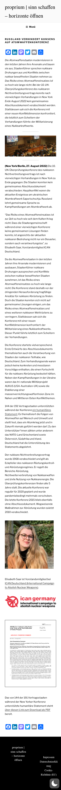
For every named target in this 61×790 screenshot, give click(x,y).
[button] (54, 783)
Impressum (48, 757)
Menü (32, 26)
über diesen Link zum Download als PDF (27, 709)
